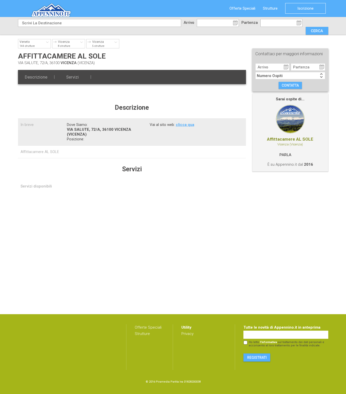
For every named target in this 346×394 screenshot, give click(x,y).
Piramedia (163, 381)
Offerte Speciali (242, 8)
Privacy (187, 333)
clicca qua (185, 124)
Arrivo (189, 22)
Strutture (270, 8)
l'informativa (268, 342)
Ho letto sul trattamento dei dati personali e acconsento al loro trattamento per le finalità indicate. (286, 344)
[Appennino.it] (58, 8)
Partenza (249, 22)
